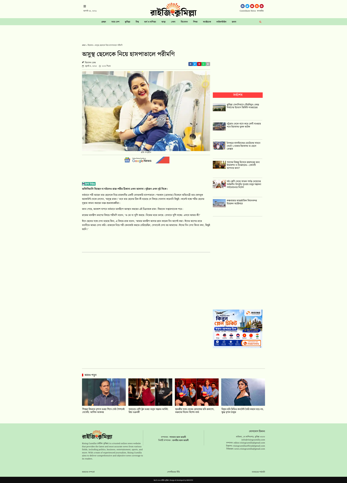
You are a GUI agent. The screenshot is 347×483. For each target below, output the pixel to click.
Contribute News (248, 11)
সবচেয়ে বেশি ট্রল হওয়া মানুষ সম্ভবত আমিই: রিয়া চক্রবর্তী (148, 410)
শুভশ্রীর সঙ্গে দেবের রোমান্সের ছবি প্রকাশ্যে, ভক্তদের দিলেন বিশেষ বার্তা (194, 410)
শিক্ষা (195, 22)
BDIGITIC (190, 480)
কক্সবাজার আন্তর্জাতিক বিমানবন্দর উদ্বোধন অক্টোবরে (242, 202)
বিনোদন (184, 22)
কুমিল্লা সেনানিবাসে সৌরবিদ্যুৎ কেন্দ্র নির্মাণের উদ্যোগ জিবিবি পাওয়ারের (243, 106)
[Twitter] (247, 6)
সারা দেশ (115, 22)
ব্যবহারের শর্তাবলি (258, 472)
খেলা (173, 22)
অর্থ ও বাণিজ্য (150, 22)
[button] (190, 64)
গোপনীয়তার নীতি (173, 472)
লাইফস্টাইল (221, 22)
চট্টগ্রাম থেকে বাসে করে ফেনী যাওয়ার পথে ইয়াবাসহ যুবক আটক (244, 125)
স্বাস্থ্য (163, 22)
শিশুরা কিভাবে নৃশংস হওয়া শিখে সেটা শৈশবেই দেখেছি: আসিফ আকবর (103, 410)
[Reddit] (257, 6)
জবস (234, 22)
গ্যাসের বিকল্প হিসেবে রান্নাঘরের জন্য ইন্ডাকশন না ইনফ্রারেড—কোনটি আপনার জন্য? (243, 165)
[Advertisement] (173, 33)
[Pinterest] (262, 6)
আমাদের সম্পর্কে (88, 472)
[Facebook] (243, 6)
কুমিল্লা (127, 22)
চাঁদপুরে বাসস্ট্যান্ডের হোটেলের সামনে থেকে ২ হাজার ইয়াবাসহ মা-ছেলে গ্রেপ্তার (243, 146)
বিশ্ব (137, 22)
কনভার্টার (260, 11)
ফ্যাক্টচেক (207, 22)
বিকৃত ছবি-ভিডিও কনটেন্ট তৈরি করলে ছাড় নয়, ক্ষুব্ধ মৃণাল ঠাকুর (242, 410)
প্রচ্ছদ (103, 22)
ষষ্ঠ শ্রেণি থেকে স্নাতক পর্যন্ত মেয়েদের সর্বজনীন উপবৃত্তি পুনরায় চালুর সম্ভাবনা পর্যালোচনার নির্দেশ (244, 184)
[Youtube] (252, 6)
